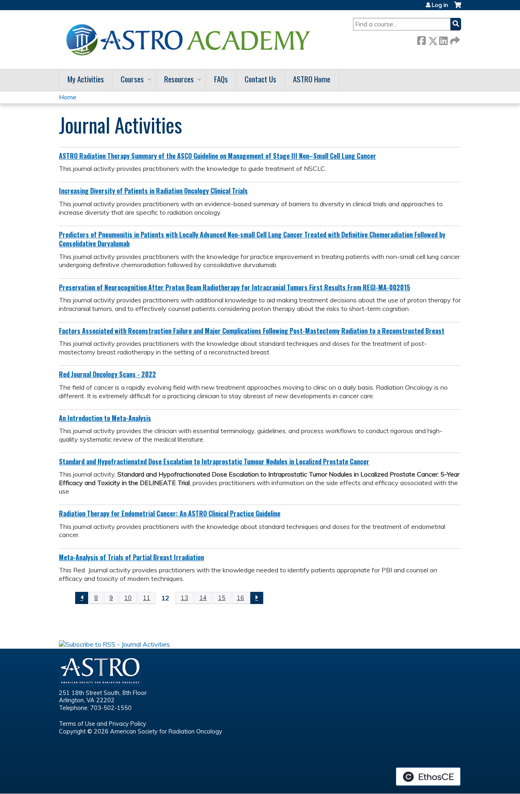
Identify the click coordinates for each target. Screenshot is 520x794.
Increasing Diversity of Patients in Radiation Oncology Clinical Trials (153, 191)
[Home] (191, 39)
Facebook (421, 39)
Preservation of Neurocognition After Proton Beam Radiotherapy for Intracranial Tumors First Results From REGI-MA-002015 (234, 287)
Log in (440, 5)
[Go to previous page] (81, 598)
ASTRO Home (311, 79)
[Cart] (457, 8)
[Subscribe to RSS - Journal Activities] (114, 644)
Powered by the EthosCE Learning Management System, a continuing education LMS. (428, 776)
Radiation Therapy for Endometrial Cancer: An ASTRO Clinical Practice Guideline (169, 513)
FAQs (221, 79)
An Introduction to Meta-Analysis (105, 418)
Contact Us (260, 79)
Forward (454, 39)
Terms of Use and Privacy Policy (102, 723)
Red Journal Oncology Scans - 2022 (107, 374)
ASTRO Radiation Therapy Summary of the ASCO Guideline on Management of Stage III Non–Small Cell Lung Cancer (217, 156)
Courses (132, 79)
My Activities (85, 79)
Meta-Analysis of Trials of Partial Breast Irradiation (131, 557)
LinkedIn (443, 39)
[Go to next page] (256, 598)
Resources (179, 79)
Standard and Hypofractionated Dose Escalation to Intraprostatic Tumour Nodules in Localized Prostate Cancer (214, 461)
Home (67, 97)
